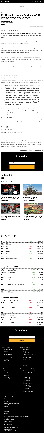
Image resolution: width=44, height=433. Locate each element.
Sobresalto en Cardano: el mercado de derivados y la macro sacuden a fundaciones (32, 199)
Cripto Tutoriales (8, 357)
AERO (2, 269)
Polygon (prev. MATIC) (13, 282)
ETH (2, 244)
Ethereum (8, 244)
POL (2, 282)
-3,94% (28, 4)
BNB (2, 253)
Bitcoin (8, 241)
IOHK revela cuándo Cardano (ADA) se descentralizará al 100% (20, 16)
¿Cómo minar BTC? (8, 426)
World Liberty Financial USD (12, 258)
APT (2, 319)
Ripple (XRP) (27, 380)
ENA (2, 312)
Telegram (26, 365)
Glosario (6, 359)
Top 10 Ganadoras (28, 372)
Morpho (12, 315)
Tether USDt (9, 239)
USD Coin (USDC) (28, 382)
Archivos (6, 414)
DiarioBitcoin (9, 30)
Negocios (6, 374)
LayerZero (12, 307)
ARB (2, 322)
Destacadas (6, 400)
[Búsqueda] (4, 1)
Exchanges (6, 356)
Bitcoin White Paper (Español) (11, 427)
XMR (2, 287)
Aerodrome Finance (12, 269)
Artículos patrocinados (9, 378)
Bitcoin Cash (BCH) (28, 383)
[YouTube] (8, 22)
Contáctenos (26, 349)
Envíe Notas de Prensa (28, 354)
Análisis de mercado (4, 195)
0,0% (7, 4)
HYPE (11, 4)
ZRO (2, 307)
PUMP (2, 305)
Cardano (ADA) (27, 386)
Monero (9, 287)
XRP (2, 248)
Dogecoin (8, 261)
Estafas (5, 352)
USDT (2, 239)
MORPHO (3, 315)
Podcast (7, 360)
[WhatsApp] (3, 22)
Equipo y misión (26, 359)
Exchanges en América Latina (11, 418)
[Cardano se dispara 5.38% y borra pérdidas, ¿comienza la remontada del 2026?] (33, 208)
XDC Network (11, 292)
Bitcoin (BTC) (27, 377)
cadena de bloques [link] (25, 33)
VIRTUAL (3, 272)
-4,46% (16, 4)
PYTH (2, 317)
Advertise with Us (27, 352)
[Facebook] (4, 22)
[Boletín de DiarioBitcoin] (12, 22)
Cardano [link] (32, 33)
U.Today (7, 126)
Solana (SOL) (27, 385)
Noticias (6, 351)
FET (2, 284)
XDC (2, 292)
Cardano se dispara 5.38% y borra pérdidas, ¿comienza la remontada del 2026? (33, 218)
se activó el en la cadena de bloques (27, 41)
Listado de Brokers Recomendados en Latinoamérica (16, 416)
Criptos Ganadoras (8, 267)
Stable (11, 302)
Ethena (11, 312)
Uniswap (12, 310)
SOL (2, 251)
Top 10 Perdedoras (28, 374)
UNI (2, 310)
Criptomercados (9, 349)
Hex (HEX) (26, 388)
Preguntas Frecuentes (9, 419)
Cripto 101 (6, 422)
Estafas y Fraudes (8, 421)
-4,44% (39, 4)
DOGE (21, 4)
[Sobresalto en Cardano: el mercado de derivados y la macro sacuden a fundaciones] (32, 189)
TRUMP (3, 300)
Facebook (26, 364)
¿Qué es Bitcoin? (8, 424)
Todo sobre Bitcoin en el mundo (11, 403)
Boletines (6, 406)
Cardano (2, 12)
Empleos (25, 360)
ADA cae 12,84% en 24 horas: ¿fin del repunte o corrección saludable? (10, 218)
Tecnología (6, 375)
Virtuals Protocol (11, 272)
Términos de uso (8, 429)
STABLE (3, 302)
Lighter (9, 279)
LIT (2, 279)
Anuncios (25, 351)
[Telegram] (10, 22)
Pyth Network (13, 317)
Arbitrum (12, 322)
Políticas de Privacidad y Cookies (11, 430)
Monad (9, 277)
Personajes (6, 401)
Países (5, 370)
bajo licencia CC (18, 132)
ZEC (34, 4)
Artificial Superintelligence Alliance (16, 284)
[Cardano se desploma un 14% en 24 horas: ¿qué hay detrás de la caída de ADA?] (10, 189)
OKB (2, 289)
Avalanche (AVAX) (28, 390)
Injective (10, 274)
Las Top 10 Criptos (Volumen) (11, 236)
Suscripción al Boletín (9, 404)
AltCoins (2, 214)
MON (2, 277)
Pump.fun (12, 305)
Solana (7, 251)
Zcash (7, 256)
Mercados (6, 372)
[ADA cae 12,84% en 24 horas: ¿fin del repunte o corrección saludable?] (10, 208)
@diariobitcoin (18, 30)
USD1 (2, 258)
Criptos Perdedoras (8, 297)
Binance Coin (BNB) (28, 391)
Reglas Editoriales (27, 357)
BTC (2, 241)
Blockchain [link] (23, 71)
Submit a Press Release (28, 356)
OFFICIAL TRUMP (14, 300)
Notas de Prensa (8, 354)
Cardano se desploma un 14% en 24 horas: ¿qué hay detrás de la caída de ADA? (10, 199)
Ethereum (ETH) (27, 379)
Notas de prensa (8, 377)
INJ (2, 274)
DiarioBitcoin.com (40, 263)
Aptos (11, 319)
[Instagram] (6, 22)
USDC (2, 246)
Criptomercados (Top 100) (30, 370)
